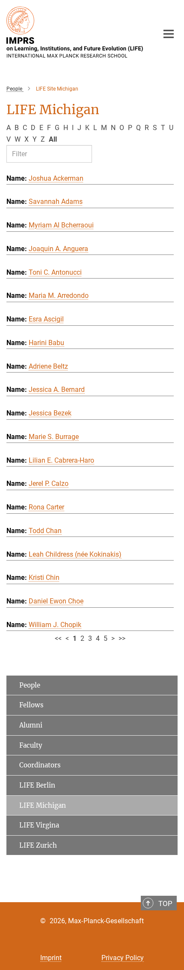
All (53, 139)
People (29, 685)
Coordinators (40, 765)
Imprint (51, 958)
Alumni (30, 725)
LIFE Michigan (42, 805)
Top (165, 903)
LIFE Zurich (38, 845)
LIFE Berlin (37, 785)
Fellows (31, 705)
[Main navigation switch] (168, 33)
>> (122, 638)
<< (58, 638)
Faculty (30, 745)
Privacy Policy (122, 958)
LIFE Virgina (39, 825)
